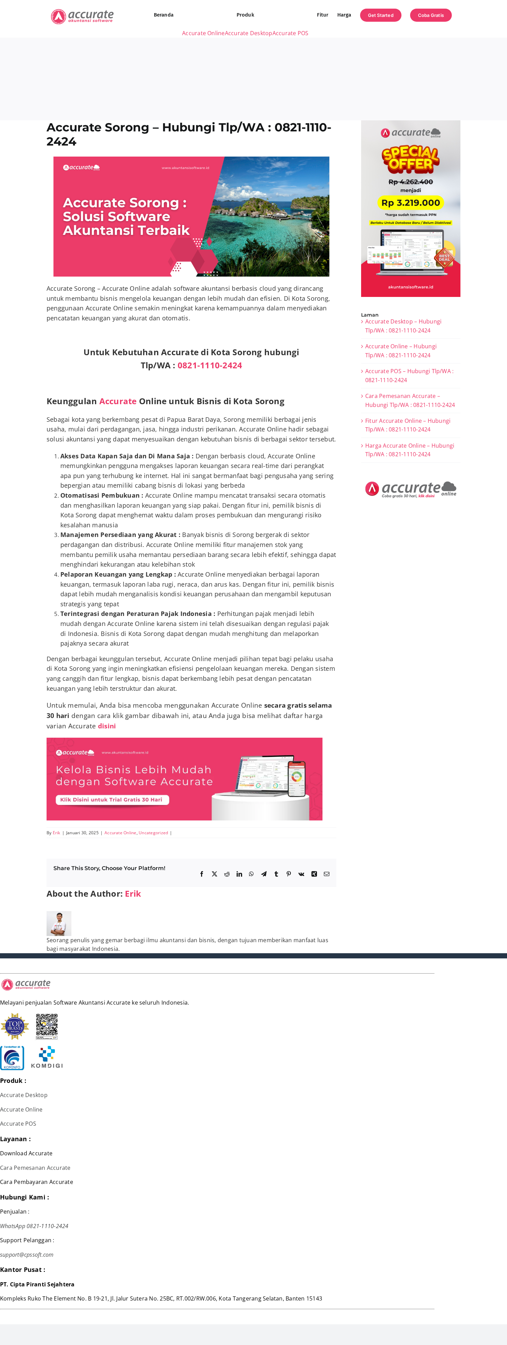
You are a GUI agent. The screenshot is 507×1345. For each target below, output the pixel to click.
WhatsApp (12, 1226)
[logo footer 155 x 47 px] (26, 981)
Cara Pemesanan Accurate (35, 1168)
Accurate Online (121, 833)
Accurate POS (18, 1123)
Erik (56, 833)
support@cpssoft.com (27, 1254)
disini (108, 725)
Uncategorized (153, 833)
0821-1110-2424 (210, 365)
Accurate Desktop (24, 1095)
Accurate (118, 401)
